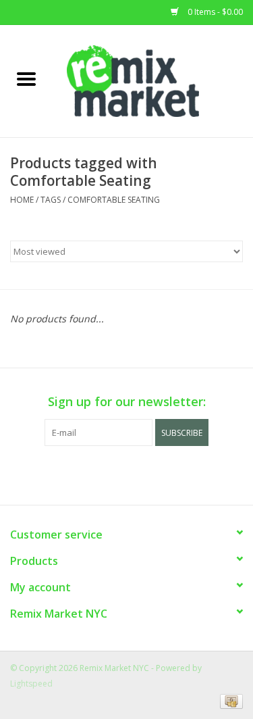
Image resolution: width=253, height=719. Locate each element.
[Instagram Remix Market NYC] (151, 474)
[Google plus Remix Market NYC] (127, 474)
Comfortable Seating (113, 199)
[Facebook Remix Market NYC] (102, 474)
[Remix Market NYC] (153, 80)
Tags (50, 199)
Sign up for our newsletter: (127, 402)
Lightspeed (31, 683)
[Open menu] (26, 78)
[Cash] (229, 700)
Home (22, 199)
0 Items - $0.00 (214, 12)
